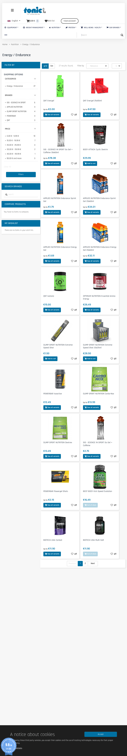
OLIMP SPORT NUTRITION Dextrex (57, 442)
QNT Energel (48, 100)
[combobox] (21, 194)
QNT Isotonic (48, 296)
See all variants (53, 114)
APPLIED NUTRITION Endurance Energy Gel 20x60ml (99, 248)
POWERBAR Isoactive (52, 393)
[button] (13, 20)
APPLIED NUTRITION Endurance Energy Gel (60, 248)
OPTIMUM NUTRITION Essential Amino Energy (99, 297)
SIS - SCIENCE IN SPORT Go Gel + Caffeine (97, 444)
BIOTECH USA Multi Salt (93, 540)
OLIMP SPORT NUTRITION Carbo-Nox (98, 393)
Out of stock (91, 505)
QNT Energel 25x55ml (92, 100)
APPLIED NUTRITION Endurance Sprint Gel (59, 200)
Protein (71, 27)
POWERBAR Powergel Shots (55, 491)
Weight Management (34, 27)
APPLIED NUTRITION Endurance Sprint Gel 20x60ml (99, 200)
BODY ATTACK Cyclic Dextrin (95, 149)
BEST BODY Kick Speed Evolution (97, 491)
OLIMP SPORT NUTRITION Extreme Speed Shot (58, 346)
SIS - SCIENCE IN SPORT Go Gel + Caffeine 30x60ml (57, 151)
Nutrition (55, 27)
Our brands (114, 27)
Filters (21, 174)
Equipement (12, 27)
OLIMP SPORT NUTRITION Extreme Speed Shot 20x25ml (97, 346)
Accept (101, 734)
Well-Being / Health (92, 27)
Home (4, 44)
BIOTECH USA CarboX (52, 540)
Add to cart (91, 163)
